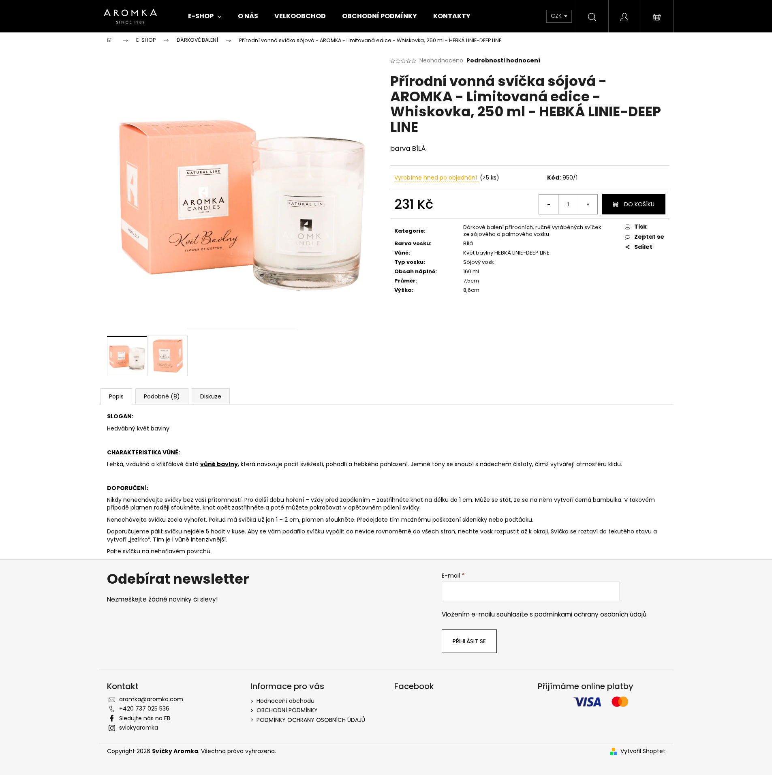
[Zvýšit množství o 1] (587, 204)
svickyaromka (138, 728)
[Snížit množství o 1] (548, 204)
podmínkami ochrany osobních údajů (590, 614)
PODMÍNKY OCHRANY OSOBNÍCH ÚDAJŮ (311, 720)
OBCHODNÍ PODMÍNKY (287, 710)
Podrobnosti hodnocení (503, 60)
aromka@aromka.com (151, 699)
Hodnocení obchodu (285, 701)
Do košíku (639, 204)
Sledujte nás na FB (144, 718)
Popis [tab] (116, 396)
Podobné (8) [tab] (162, 396)
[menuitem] (205, 16)
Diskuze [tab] (210, 396)
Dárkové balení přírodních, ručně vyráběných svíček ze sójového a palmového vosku (532, 230)
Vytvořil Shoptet (642, 751)
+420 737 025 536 (144, 708)
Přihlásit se (469, 641)
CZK (557, 16)
